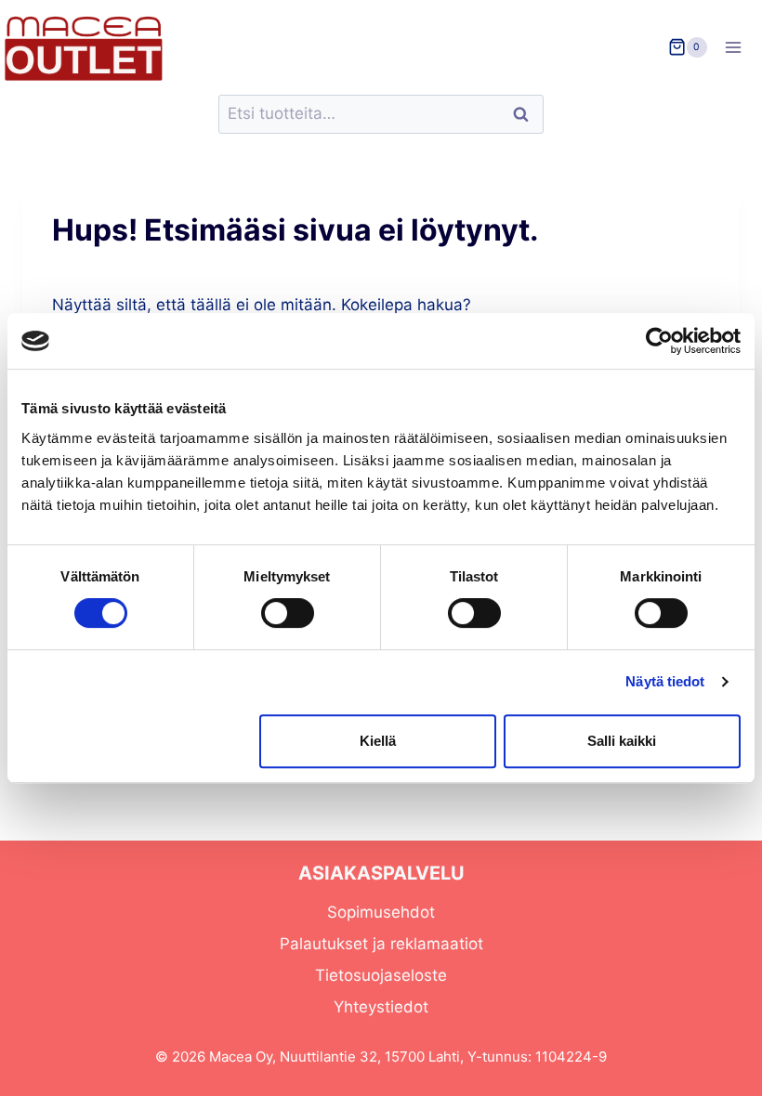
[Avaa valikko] (739, 47)
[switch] (287, 613)
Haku (526, 114)
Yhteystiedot (381, 1007)
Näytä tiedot (664, 681)
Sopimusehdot (381, 912)
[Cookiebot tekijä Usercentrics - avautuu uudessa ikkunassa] (659, 341)
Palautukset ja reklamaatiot (381, 943)
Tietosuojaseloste (381, 975)
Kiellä (378, 741)
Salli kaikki (621, 741)
